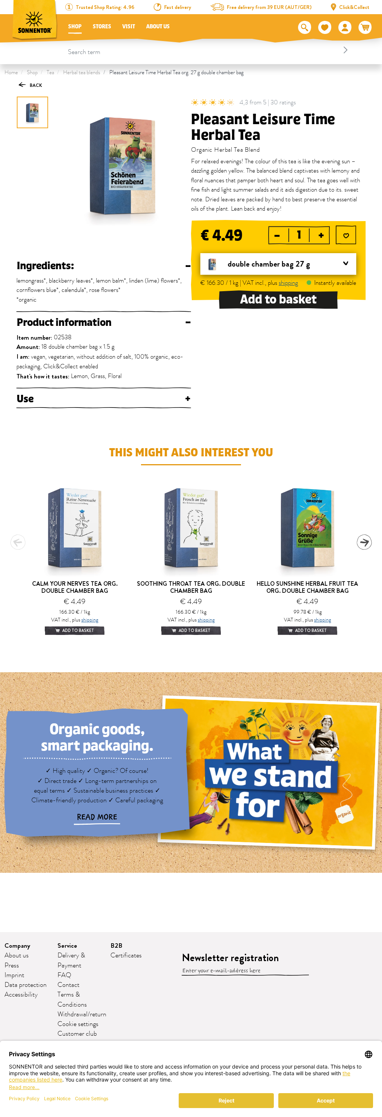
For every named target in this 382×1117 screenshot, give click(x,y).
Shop (75, 26)
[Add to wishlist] (346, 236)
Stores (102, 26)
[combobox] (208, 50)
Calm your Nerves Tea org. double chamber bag (75, 587)
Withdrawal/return (81, 1014)
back (35, 85)
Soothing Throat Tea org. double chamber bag (191, 587)
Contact (68, 985)
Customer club (77, 1033)
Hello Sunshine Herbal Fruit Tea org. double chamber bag (307, 587)
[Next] (364, 542)
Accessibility (21, 994)
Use (104, 399)
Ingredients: (104, 265)
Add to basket (278, 299)
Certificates (126, 955)
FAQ (64, 975)
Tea (50, 72)
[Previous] (17, 542)
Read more (97, 817)
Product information (104, 322)
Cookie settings (77, 1024)
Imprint (14, 975)
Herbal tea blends (81, 72)
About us (158, 26)
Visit (128, 26)
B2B (116, 945)
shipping (288, 283)
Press (11, 965)
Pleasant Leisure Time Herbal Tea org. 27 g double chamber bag (176, 72)
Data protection (25, 985)
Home (11, 72)
